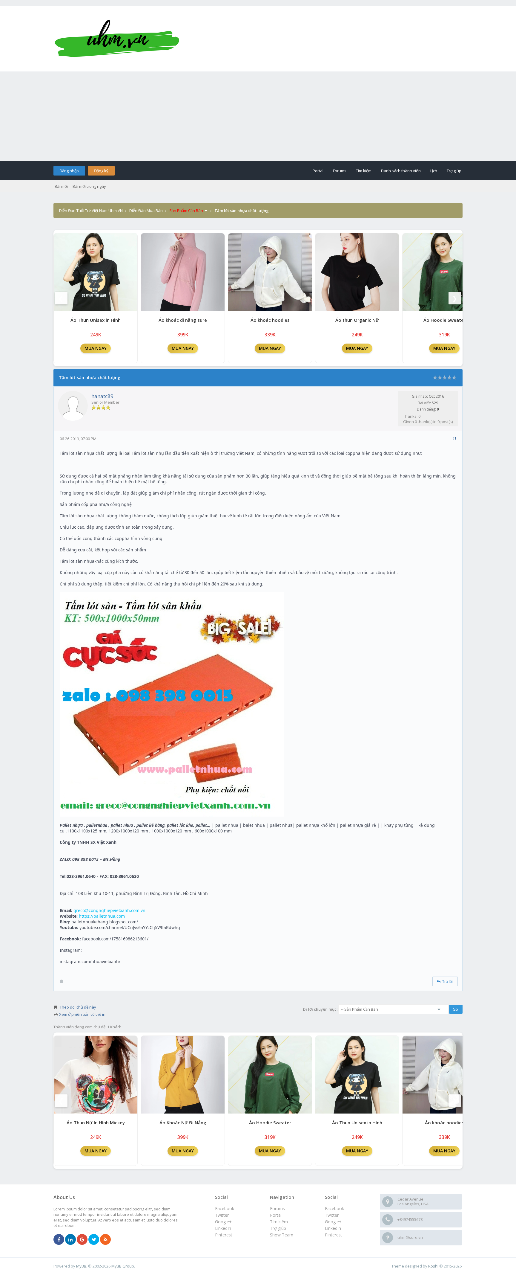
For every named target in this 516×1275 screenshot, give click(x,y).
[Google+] (82, 1239)
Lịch (433, 170)
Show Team (281, 1235)
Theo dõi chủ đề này (78, 1007)
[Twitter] (93, 1239)
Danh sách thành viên (401, 170)
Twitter (332, 1215)
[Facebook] (58, 1239)
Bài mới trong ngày (89, 186)
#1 (454, 438)
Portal (318, 170)
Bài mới (61, 186)
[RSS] (105, 1239)
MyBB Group (122, 1266)
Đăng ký (101, 170)
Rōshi (433, 1266)
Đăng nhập (69, 170)
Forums (339, 170)
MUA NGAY (96, 348)
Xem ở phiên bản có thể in (82, 1014)
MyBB (81, 1266)
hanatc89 (102, 396)
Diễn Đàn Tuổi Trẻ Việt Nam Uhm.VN (91, 210)
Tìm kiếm (363, 170)
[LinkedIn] (70, 1239)
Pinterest (333, 1235)
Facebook (334, 1208)
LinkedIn (333, 1228)
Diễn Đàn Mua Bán (146, 210)
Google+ (333, 1221)
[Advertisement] (258, 116)
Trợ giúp (454, 170)
